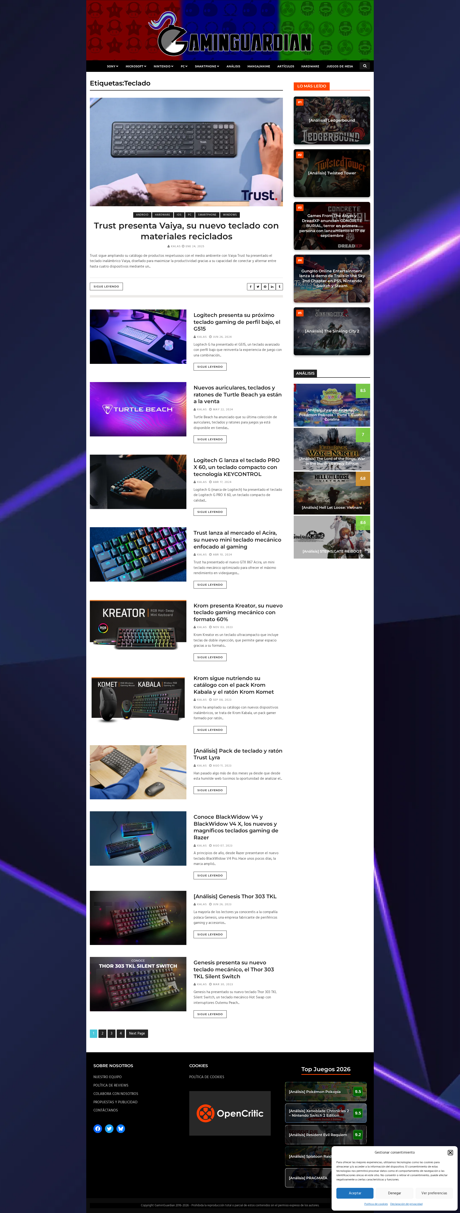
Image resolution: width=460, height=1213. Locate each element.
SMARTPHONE (205, 66)
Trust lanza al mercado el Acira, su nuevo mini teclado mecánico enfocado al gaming (237, 540)
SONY (111, 66)
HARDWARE (310, 66)
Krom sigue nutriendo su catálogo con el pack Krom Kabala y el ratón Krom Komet (234, 685)
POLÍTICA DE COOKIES (206, 1077)
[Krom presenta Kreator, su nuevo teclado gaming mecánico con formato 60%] (138, 627)
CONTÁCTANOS (105, 1110)
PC (183, 66)
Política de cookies (376, 1204)
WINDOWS (230, 215)
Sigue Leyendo (106, 286)
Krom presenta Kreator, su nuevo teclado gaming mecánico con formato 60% (238, 612)
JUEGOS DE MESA (340, 66)
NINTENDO (162, 66)
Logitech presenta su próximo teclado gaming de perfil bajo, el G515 (237, 322)
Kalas (176, 246)
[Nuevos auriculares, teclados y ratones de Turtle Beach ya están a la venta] (138, 409)
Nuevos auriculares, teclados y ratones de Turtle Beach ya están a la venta (238, 394)
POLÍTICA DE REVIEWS (110, 1085)
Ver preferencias (434, 1193)
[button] (450, 1152)
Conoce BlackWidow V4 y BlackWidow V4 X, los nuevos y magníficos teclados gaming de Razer (236, 827)
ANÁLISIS (233, 66)
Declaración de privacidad (406, 1204)
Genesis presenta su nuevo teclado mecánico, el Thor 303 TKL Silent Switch (234, 969)
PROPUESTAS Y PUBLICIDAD (115, 1102)
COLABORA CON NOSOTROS (115, 1094)
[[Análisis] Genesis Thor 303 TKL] (138, 918)
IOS (179, 215)
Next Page (137, 1033)
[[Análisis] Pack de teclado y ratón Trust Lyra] (138, 772)
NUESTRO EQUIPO (107, 1077)
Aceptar (355, 1193)
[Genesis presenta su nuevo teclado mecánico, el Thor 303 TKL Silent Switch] (138, 984)
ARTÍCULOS (285, 66)
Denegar (394, 1193)
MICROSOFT (135, 66)
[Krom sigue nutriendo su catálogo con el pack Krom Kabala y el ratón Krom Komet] (138, 700)
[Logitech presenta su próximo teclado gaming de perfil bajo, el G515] (138, 336)
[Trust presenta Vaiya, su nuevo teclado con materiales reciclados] (186, 152)
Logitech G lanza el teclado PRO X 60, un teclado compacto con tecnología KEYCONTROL (237, 467)
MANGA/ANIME (258, 66)
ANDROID (142, 215)
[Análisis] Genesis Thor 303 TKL (235, 896)
